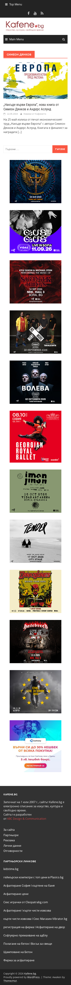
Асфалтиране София (16, 885)
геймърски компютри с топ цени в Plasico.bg (33, 877)
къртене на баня (43, 885)
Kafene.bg (30, 973)
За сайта (9, 830)
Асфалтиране (12, 910)
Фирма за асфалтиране (18, 960)
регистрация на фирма (18, 927)
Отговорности (12, 851)
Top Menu (15, 4)
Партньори (10, 835)
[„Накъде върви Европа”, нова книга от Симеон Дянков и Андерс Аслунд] (35, 80)
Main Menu (16, 39)
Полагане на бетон (16, 944)
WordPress (33, 977)
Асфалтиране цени (15, 894)
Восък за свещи (41, 944)
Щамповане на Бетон (17, 952)
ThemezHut (10, 980)
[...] (20, 132)
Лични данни (12, 846)
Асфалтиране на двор (50, 927)
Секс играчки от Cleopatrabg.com (25, 902)
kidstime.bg (10, 869)
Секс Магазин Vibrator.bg (50, 919)
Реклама (9, 840)
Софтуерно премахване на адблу (25, 935)
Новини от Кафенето (35, 113)
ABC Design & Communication (26, 819)
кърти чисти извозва (37, 910)
